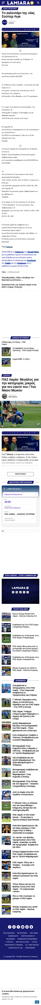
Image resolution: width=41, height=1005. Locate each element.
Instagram (21, 263)
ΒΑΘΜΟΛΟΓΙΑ (13, 936)
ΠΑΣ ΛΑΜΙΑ (34, 933)
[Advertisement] (20, 313)
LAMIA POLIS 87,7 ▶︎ (15, 948)
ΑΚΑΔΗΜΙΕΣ (10, 939)
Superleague (13, 272)
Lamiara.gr (34, 956)
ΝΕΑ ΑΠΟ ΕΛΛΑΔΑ (22, 942)
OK (37, 1002)
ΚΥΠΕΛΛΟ (9, 942)
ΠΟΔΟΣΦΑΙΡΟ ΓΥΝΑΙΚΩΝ (14, 945)
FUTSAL (34, 942)
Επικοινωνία (30, 948)
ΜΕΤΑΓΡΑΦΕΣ (22, 933)
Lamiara (11, 23)
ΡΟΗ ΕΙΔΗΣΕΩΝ (8, 933)
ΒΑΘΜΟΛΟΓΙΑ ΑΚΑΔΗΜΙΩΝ (27, 939)
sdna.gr (9, 247)
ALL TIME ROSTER (32, 945)
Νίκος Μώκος (13, 397)
